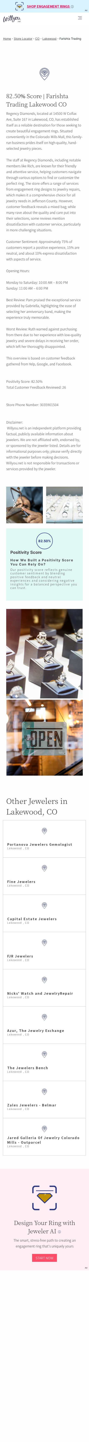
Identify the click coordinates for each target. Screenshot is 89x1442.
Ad (86, 1268)
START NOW (44, 1257)
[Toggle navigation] (80, 18)
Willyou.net (15, 427)
